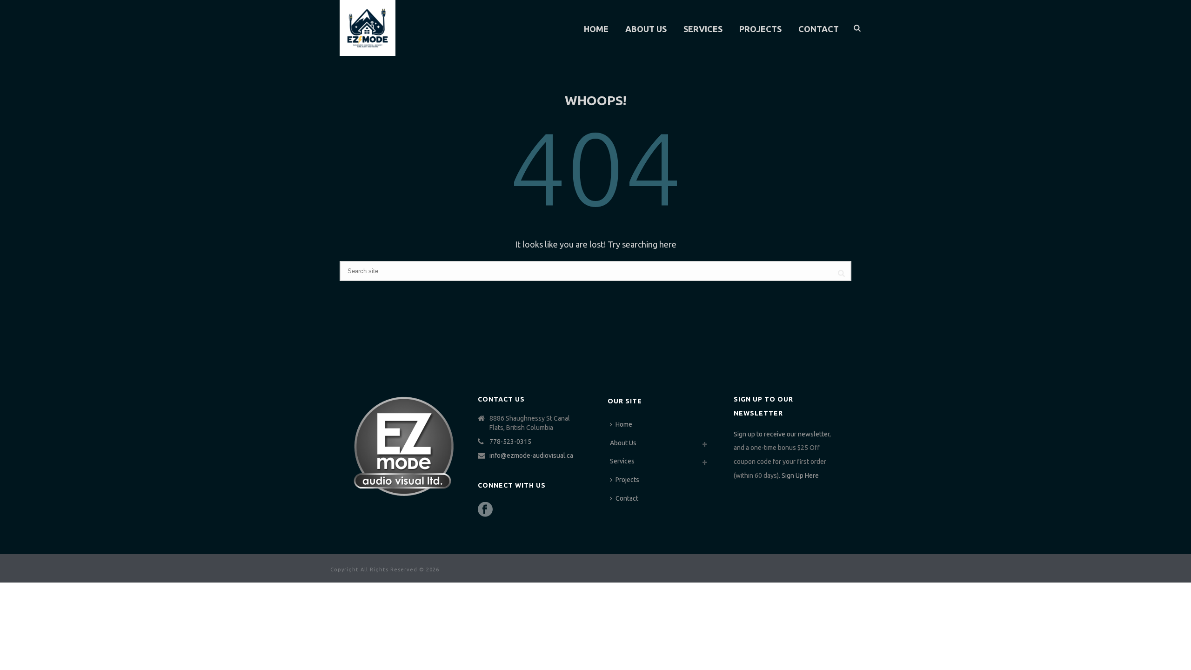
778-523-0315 (510, 441)
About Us (646, 29)
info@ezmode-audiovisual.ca (531, 455)
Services (703, 29)
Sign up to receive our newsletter (782, 434)
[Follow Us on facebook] (485, 510)
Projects (760, 29)
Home (596, 29)
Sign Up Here (800, 475)
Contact (818, 29)
